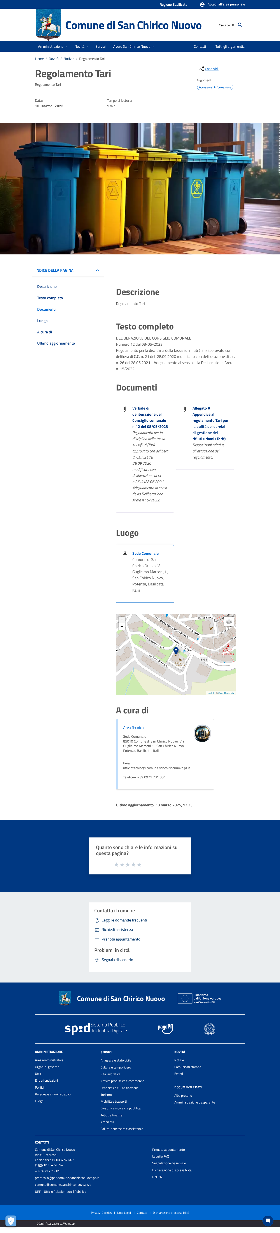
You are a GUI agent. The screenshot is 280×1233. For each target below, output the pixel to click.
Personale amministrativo (53, 1094)
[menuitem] (200, 46)
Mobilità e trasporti (114, 1101)
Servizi (106, 1051)
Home (39, 58)
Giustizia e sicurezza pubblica (121, 1108)
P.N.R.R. (157, 1176)
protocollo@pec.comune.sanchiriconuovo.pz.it (67, 1177)
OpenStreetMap (226, 693)
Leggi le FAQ (160, 1156)
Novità (54, 58)
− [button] (122, 626)
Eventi (178, 1073)
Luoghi (39, 1100)
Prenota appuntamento (168, 1149)
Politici (39, 1087)
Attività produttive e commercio (122, 1080)
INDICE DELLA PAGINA (54, 270)
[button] (222, 4)
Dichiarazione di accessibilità (172, 1170)
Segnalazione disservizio (169, 1163)
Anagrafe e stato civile (116, 1060)
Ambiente (107, 1121)
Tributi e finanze (111, 1115)
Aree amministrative (49, 1060)
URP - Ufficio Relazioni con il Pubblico (60, 1191)
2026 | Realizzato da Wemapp (56, 1223)
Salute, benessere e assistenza (122, 1128)
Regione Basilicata (173, 4)
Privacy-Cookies (101, 1212)
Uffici (38, 1073)
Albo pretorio (183, 1095)
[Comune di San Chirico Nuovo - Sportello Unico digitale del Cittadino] (48, 25)
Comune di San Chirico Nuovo (133, 24)
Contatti (42, 1142)
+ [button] (122, 620)
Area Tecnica (133, 727)
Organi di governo (47, 1066)
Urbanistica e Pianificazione (120, 1087)
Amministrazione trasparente (194, 1102)
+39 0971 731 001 (47, 1170)
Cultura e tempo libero (116, 1067)
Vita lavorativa (110, 1074)
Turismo (106, 1094)
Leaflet (210, 693)
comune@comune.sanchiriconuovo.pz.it (63, 1184)
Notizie (69, 58)
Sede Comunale (145, 553)
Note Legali (124, 1212)
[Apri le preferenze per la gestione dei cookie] (10, 1220)
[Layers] (229, 621)
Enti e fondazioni (46, 1080)
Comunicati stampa (187, 1066)
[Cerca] (240, 25)
